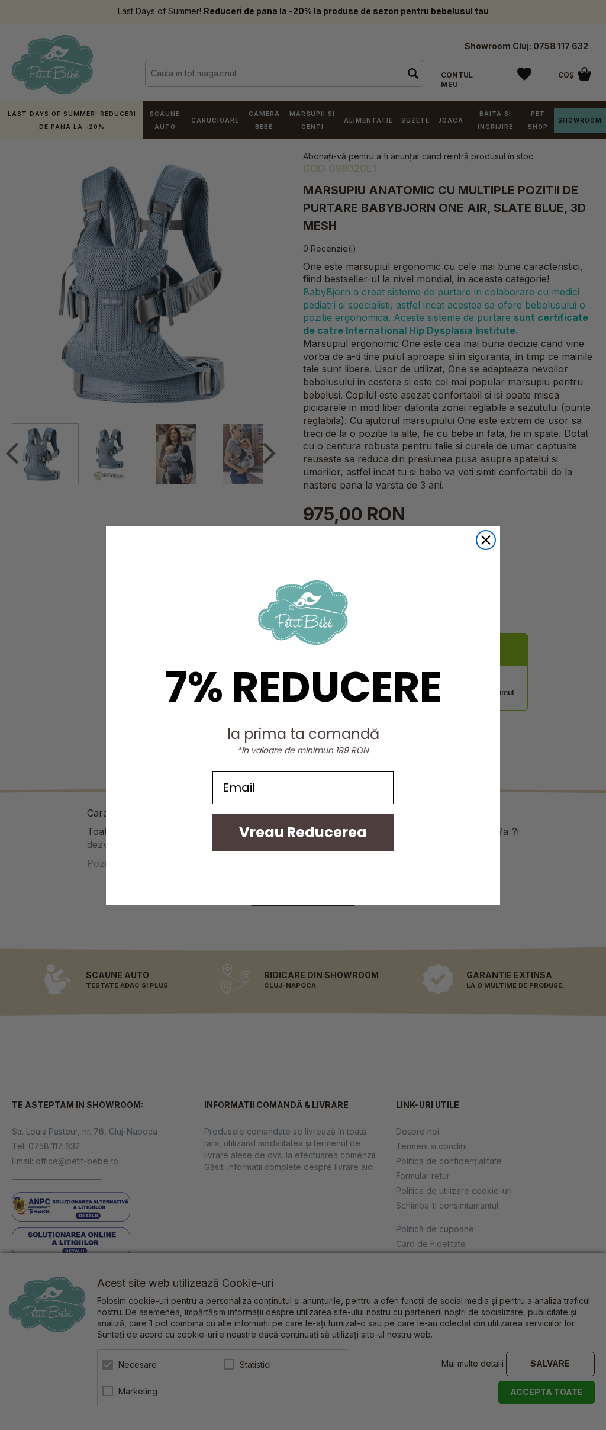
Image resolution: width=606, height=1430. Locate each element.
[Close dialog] (485, 540)
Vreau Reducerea (303, 832)
